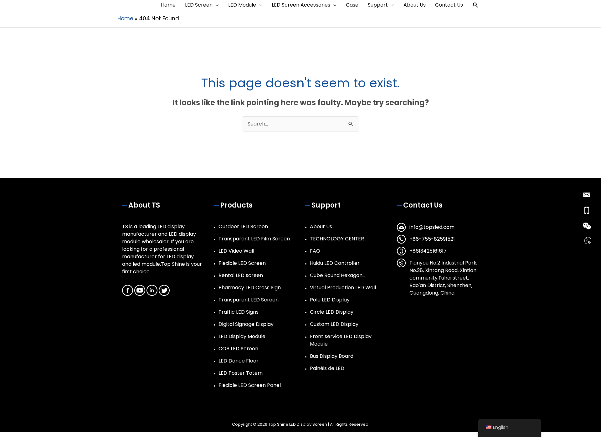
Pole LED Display (330, 299)
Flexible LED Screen (242, 263)
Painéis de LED (327, 368)
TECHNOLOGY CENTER (337, 238)
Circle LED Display (331, 312)
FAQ (315, 250)
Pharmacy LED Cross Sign (249, 287)
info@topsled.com (432, 227)
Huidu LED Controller (335, 263)
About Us (321, 226)
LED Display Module (241, 336)
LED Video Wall (236, 250)
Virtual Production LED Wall (343, 287)
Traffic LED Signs (238, 312)
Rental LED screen (240, 275)
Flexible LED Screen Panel (249, 385)
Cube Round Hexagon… (337, 275)
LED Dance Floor (238, 360)
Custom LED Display (334, 324)
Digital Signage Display (246, 324)
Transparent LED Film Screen (254, 238)
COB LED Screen (238, 348)
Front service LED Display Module (341, 340)
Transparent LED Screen (248, 299)
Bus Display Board (331, 356)
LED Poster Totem (240, 373)
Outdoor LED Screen (243, 226)
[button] (475, 5)
